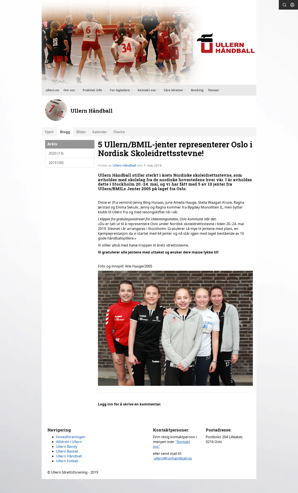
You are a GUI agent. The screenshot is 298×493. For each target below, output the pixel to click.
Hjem (49, 131)
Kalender (99, 131)
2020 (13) (56, 153)
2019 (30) (56, 162)
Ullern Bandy (66, 446)
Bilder (81, 131)
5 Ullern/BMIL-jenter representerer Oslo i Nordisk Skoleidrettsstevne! (175, 149)
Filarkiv (119, 131)
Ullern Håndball (124, 165)
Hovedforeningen (70, 436)
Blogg (65, 131)
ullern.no (52, 90)
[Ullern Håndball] (149, 42)
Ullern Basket (67, 451)
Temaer (213, 90)
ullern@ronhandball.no (173, 458)
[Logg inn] (292, 5)
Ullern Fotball (67, 461)
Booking (197, 90)
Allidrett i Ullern (69, 441)
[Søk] (284, 5)
